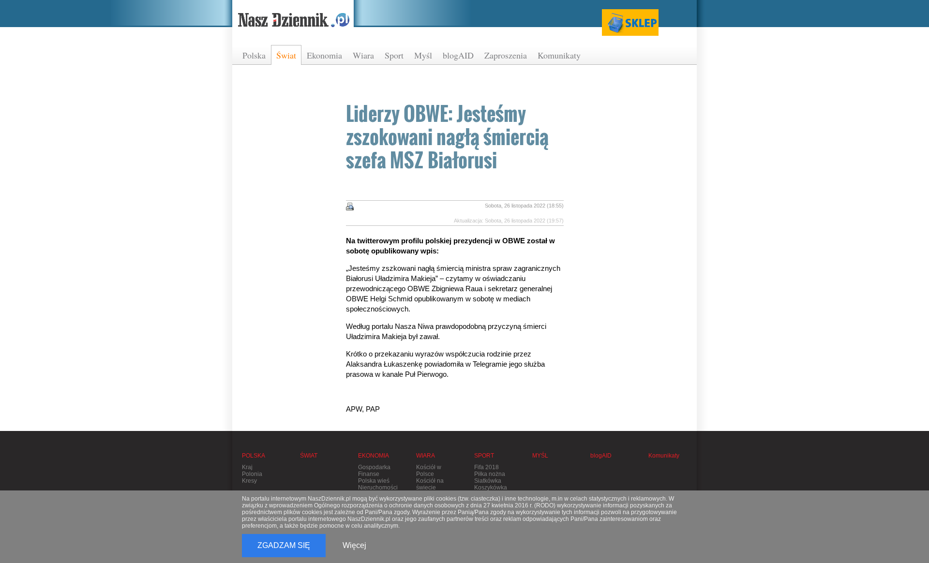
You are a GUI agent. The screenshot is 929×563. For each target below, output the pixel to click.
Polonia (252, 474)
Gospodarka (374, 467)
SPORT (484, 455)
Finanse (368, 474)
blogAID (458, 55)
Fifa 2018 (486, 467)
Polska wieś (374, 480)
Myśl (423, 55)
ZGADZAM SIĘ (283, 545)
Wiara (363, 55)
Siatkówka (487, 480)
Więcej (354, 545)
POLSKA (253, 455)
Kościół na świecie (430, 484)
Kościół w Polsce (428, 470)
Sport (394, 55)
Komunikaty (559, 55)
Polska (254, 55)
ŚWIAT (308, 455)
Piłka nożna (489, 474)
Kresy (249, 480)
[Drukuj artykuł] (350, 206)
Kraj (247, 467)
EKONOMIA (373, 455)
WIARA (425, 455)
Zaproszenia (505, 55)
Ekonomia (324, 55)
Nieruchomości (378, 487)
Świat (286, 55)
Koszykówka (490, 487)
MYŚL (540, 455)
